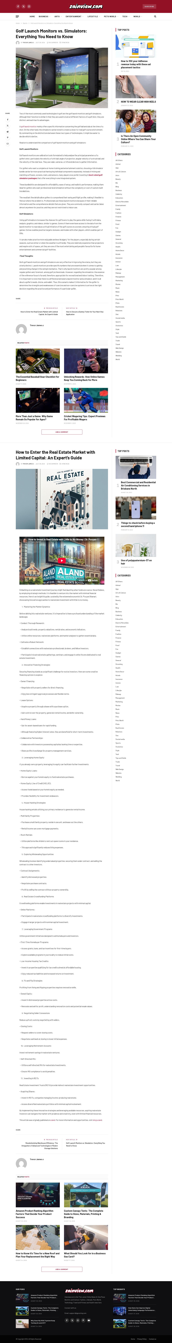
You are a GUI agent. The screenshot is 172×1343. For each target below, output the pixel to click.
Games (118, 235)
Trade (118, 341)
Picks (117, 303)
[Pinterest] (7, 137)
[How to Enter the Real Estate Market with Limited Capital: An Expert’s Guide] (62, 499)
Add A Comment (62, 432)
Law (117, 265)
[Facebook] (7, 119)
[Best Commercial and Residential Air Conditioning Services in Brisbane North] (136, 467)
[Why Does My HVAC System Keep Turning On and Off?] (22, 1323)
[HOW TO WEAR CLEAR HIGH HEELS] (136, 86)
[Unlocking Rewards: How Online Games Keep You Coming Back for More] (86, 361)
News (117, 292)
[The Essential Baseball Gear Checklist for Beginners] (38, 361)
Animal (118, 164)
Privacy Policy (141, 1339)
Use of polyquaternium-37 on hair (136, 562)
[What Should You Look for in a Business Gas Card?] (86, 1237)
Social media (120, 318)
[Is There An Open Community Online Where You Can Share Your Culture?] (136, 121)
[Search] (155, 16)
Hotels (118, 254)
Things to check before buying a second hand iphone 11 (138, 524)
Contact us (152, 1339)
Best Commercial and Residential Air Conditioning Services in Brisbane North (138, 485)
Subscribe (149, 6)
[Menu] (17, 16)
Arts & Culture (121, 172)
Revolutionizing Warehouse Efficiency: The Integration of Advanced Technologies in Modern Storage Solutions (40, 1145)
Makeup (118, 273)
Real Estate (120, 307)
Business (43, 16)
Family (118, 209)
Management (120, 277)
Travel (118, 344)
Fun (117, 228)
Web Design (120, 348)
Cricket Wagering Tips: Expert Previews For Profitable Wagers (84, 418)
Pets (117, 295)
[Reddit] (7, 131)
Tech (124, 16)
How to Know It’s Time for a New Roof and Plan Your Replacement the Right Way (37, 1255)
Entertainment (74, 16)
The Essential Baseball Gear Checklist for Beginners (37, 378)
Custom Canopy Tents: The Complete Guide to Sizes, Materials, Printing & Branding (83, 1213)
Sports (118, 322)
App (117, 168)
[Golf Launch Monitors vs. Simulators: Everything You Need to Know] (62, 78)
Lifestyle (93, 16)
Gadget (118, 232)
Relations (119, 310)
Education (119, 198)
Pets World (110, 16)
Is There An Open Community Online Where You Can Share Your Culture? (138, 139)
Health (118, 247)
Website (118, 352)
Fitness (118, 220)
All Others (119, 160)
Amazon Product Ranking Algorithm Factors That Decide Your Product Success (34, 1213)
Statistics (119, 326)
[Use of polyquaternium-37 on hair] (136, 545)
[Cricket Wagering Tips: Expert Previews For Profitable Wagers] (86, 400)
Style (117, 329)
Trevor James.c (28, 42)
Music (117, 288)
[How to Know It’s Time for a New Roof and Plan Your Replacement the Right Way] (38, 1237)
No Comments (53, 42)
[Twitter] (7, 125)
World (137, 16)
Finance (118, 217)
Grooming (119, 243)
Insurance (119, 258)
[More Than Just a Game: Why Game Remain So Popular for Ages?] (38, 400)
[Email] (7, 143)
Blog (117, 187)
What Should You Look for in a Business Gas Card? (85, 1255)
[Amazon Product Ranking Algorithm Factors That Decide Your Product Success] (38, 1195)
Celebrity (119, 194)
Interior (118, 262)
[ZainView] (86, 6)
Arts (57, 16)
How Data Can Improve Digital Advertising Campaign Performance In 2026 (141, 1309)
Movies (118, 284)
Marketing (119, 280)
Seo (117, 314)
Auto (117, 175)
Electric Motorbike (122, 202)
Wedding (119, 356)
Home (32, 16)
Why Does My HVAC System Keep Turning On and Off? (43, 1322)
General (118, 239)
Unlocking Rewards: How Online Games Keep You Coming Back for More (84, 378)
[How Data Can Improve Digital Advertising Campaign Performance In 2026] (119, 1310)
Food (117, 224)
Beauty (118, 179)
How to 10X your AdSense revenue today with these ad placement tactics (136, 64)
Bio (117, 183)
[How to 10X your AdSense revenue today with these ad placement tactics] (136, 46)
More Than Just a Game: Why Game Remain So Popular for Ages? (34, 418)
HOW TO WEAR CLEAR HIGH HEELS (138, 101)
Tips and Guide (121, 337)
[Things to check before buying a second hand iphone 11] (136, 508)
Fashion (118, 213)
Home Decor (120, 250)
